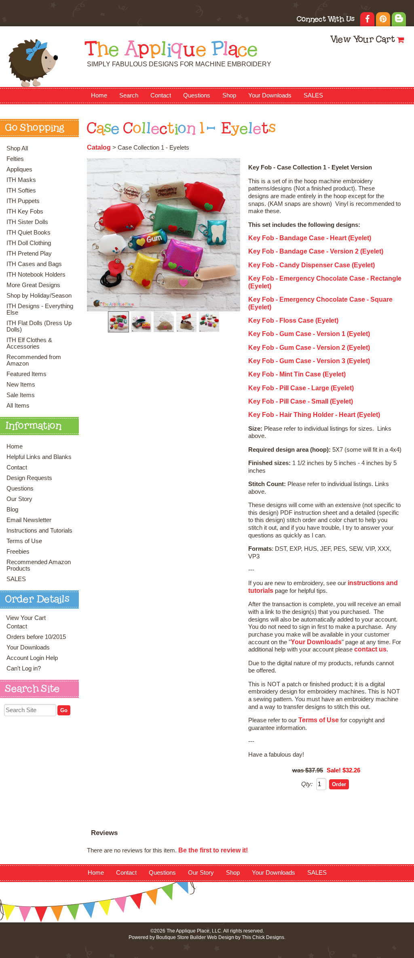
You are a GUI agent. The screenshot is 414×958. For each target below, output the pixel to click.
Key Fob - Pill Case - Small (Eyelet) (300, 401)
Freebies (18, 551)
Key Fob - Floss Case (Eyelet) (293, 320)
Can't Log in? (23, 668)
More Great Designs (33, 285)
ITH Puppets (23, 201)
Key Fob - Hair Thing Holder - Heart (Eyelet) (314, 414)
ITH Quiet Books (28, 232)
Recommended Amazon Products (38, 565)
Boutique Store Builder (181, 937)
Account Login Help (32, 658)
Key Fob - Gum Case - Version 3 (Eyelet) (309, 360)
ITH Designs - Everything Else (39, 309)
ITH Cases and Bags (34, 264)
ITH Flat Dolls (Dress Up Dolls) (39, 326)
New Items (20, 384)
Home (99, 95)
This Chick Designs (263, 937)
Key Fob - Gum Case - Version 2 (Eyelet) (309, 347)
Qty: (307, 784)
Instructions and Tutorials (39, 530)
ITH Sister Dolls (27, 222)
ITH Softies (21, 190)
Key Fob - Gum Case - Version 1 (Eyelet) (309, 333)
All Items (18, 405)
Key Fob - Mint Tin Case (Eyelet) (297, 374)
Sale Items (20, 395)
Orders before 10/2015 (36, 637)
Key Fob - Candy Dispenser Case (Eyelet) (311, 265)
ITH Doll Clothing (28, 243)
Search (128, 95)
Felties (15, 159)
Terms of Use (24, 541)
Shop (229, 95)
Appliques (19, 169)
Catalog (99, 147)
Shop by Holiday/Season (39, 295)
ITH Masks (21, 180)
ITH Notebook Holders (35, 274)
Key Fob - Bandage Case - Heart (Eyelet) (309, 238)
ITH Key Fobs (24, 211)
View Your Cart (362, 40)
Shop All (17, 148)
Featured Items (26, 374)
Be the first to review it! (213, 850)
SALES (313, 95)
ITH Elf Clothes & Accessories (29, 343)
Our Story (19, 499)
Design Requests (29, 478)
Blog (12, 509)
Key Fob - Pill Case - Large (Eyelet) (301, 388)
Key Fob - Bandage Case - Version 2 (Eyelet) (315, 251)
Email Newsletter (28, 520)
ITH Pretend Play (29, 253)
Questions (196, 95)
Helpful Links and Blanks (39, 457)
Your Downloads (269, 95)
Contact (160, 95)
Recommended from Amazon (33, 360)
